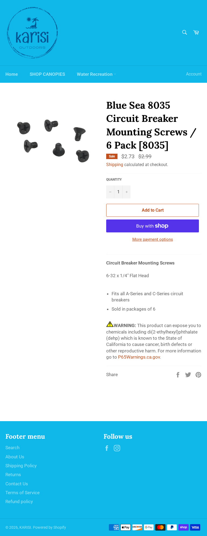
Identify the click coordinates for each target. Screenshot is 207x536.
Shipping (114, 164)
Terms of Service (22, 492)
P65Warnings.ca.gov (139, 357)
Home (11, 74)
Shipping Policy (21, 465)
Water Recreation (95, 74)
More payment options (152, 239)
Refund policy (19, 501)
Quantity (114, 179)
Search (12, 447)
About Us (14, 456)
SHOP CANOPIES (47, 74)
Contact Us (16, 483)
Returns (13, 474)
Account (194, 74)
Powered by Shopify (49, 527)
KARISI (25, 527)
